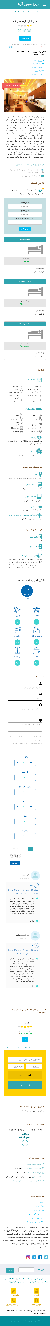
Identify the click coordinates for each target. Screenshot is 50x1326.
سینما (14, 1279)
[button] (7, 104)
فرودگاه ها (36, 1282)
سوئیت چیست (39, 1206)
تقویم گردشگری (23, 1279)
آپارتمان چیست (39, 1210)
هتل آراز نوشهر (15, 1310)
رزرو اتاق (38, 60)
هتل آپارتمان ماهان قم (18, 11)
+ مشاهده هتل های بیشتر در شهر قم (18, 1047)
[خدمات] (36, 1291)
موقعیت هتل (36, 67)
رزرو (25, 1039)
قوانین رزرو (36, 1304)
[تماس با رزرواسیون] (13, 1300)
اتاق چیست (40, 1202)
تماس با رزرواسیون (13, 1304)
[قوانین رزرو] (36, 1300)
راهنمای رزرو (13, 1295)
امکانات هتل (37, 64)
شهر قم (29, 11)
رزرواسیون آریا (28, 4)
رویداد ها (27, 1282)
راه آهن (21, 1282)
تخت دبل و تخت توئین (37, 1218)
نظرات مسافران (35, 74)
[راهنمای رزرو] (13, 1291)
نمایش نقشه (42, 46)
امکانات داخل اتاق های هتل (35, 1222)
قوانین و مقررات (35, 71)
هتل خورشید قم (25, 1022)
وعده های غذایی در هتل (36, 1214)
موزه (31, 1279)
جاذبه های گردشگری (40, 1279)
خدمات (36, 1295)
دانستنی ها (13, 1282)
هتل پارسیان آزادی (28, 1310)
